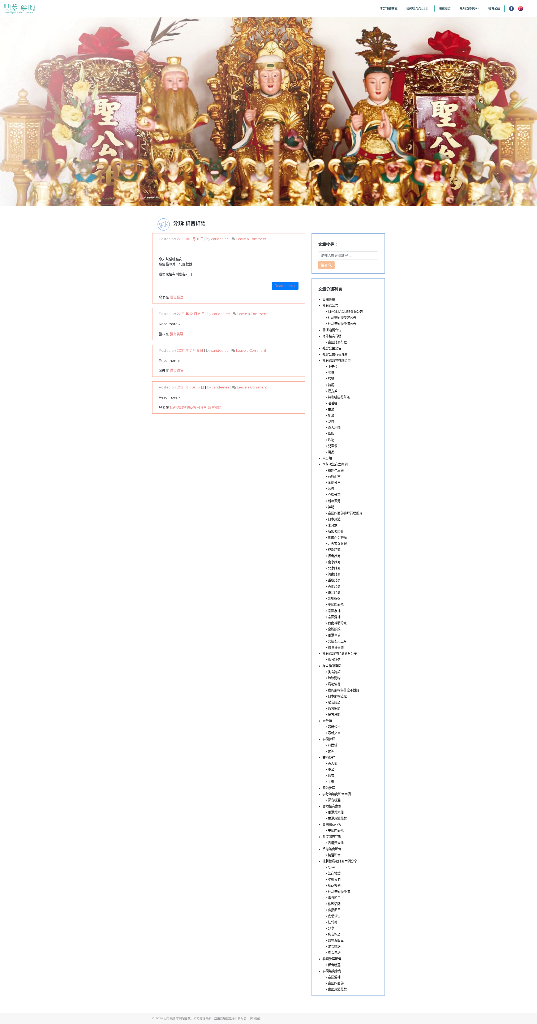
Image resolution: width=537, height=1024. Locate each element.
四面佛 (332, 745)
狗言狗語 (334, 672)
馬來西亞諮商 (337, 537)
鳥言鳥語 (334, 715)
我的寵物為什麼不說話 (343, 690)
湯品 (331, 452)
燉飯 (331, 434)
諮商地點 (334, 873)
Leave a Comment (251, 239)
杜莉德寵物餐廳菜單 (336, 360)
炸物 (331, 440)
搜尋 (324, 265)
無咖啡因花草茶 (339, 397)
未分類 (327, 458)
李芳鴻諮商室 (389, 8)
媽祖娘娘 (334, 599)
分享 (331, 928)
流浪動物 (334, 678)
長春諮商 (334, 556)
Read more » (285, 286)
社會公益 (494, 8)
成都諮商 (334, 550)
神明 (331, 507)
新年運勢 (334, 501)
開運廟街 (445, 8)
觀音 (331, 776)
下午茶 (332, 367)
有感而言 (334, 476)
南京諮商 (334, 562)
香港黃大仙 (336, 812)
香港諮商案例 (331, 806)
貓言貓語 (176, 297)
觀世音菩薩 (336, 647)
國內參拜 (328, 788)
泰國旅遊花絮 (337, 989)
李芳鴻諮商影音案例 (336, 794)
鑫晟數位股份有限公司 (234, 1018)
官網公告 (334, 916)
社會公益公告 (331, 348)
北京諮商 (334, 568)
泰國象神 (334, 611)
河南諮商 (334, 574)
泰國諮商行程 (337, 342)
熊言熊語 (334, 708)
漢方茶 (332, 391)
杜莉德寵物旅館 (339, 892)
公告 (331, 489)
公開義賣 (328, 299)
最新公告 (334, 727)
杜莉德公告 (330, 305)
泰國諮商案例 (331, 971)
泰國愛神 (334, 617)
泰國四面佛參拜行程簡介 (345, 513)
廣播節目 (334, 910)
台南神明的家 (337, 623)
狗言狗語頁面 (331, 666)
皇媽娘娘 (334, 629)
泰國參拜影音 (331, 959)
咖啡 (331, 373)
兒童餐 (332, 446)
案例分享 (334, 483)
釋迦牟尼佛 (336, 470)
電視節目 (334, 898)
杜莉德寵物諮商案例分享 (188, 407)
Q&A (331, 867)
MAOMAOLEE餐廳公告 (345, 312)
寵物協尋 (334, 684)
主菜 (331, 409)
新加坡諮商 (336, 531)
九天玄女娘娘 (337, 544)
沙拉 (331, 421)
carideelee (220, 239)
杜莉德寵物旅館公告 (342, 324)
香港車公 (334, 635)
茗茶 (331, 379)
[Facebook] (510, 8)
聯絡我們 (334, 879)
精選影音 (334, 855)
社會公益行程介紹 (335, 354)
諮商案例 (334, 885)
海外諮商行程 (331, 336)
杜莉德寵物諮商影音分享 (339, 653)
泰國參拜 (328, 739)
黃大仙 (332, 763)
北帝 (331, 782)
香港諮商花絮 (331, 837)
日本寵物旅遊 (337, 696)
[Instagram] (520, 8)
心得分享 (334, 495)
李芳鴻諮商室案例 (335, 464)
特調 (331, 385)
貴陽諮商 (334, 586)
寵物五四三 (336, 940)
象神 (331, 751)
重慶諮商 (334, 580)
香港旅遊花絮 (337, 818)
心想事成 (169, 1018)
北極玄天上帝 (337, 641)
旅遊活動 (334, 904)
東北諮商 (334, 592)
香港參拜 (328, 757)
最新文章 (334, 733)
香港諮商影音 (331, 849)
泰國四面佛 (336, 605)
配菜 (331, 415)
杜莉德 (332, 922)
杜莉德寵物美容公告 (342, 318)
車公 (331, 769)
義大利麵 (334, 428)
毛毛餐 (332, 403)
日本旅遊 (334, 519)
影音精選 (334, 660)
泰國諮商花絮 (331, 824)
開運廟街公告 (331, 330)
